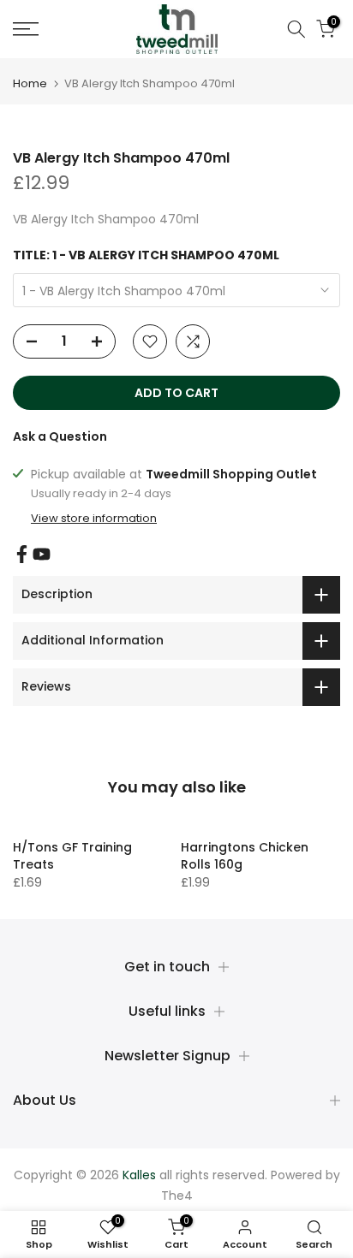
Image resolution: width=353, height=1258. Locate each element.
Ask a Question (60, 436)
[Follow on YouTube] (42, 554)
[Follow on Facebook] (22, 554)
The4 (177, 1195)
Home (30, 83)
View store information (94, 518)
